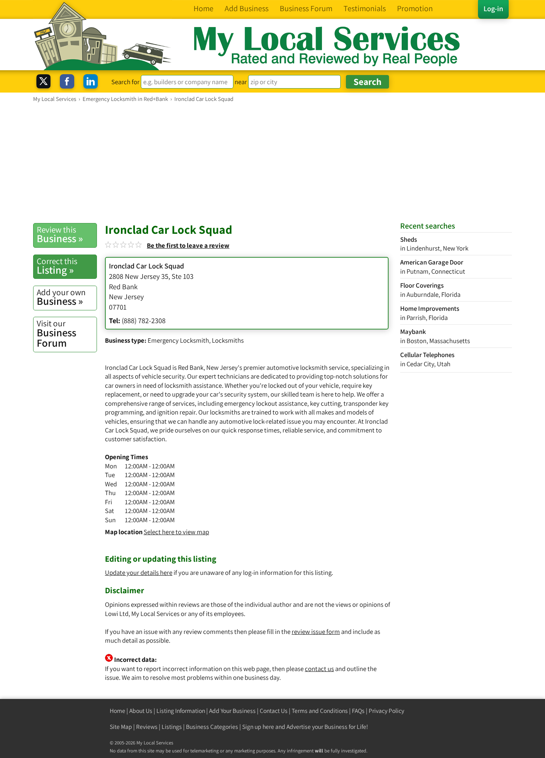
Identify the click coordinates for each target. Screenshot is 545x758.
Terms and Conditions (320, 711)
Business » (60, 234)
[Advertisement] (272, 162)
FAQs (358, 711)
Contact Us (274, 711)
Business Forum (56, 334)
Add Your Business (232, 711)
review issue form (316, 631)
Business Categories (212, 726)
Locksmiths (228, 340)
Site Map (121, 726)
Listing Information (180, 711)
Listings (172, 726)
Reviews (147, 726)
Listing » (57, 266)
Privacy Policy (386, 711)
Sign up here (258, 726)
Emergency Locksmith (178, 340)
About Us (140, 711)
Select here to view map (176, 531)
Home (117, 711)
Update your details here (138, 572)
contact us (319, 668)
